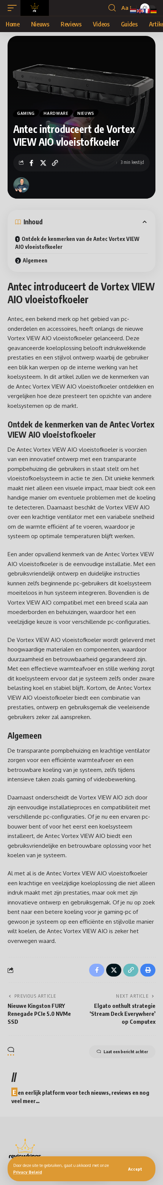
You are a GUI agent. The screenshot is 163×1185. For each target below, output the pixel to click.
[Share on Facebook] (31, 163)
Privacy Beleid (27, 1172)
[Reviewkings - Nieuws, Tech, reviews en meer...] (34, 8)
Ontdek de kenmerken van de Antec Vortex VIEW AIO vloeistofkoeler (77, 243)
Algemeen (35, 260)
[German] (153, 10)
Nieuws (85, 113)
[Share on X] (43, 163)
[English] (140, 10)
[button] (135, 1169)
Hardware (56, 113)
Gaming (26, 113)
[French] (147, 10)
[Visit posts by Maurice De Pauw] (21, 185)
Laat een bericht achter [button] (125, 1051)
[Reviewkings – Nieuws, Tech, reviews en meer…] (25, 1148)
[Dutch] (133, 10)
